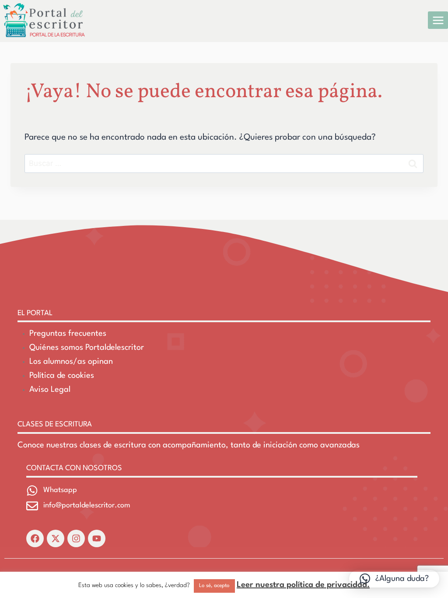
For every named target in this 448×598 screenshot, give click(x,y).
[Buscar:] (224, 163)
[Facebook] (35, 538)
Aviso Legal (49, 390)
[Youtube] (96, 538)
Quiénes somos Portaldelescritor (86, 348)
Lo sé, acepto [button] (214, 585)
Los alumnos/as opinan (71, 362)
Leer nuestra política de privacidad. (303, 585)
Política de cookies (61, 376)
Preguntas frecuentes (67, 334)
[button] (394, 578)
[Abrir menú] (438, 20)
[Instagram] (76, 538)
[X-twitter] (55, 538)
